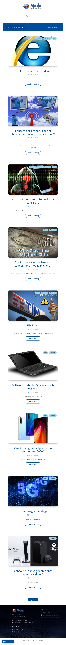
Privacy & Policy (18, 629)
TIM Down (33, 325)
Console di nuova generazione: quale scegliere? (33, 572)
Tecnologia (47, 38)
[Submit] (22, 27)
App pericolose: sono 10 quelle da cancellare (33, 201)
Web (54, 38)
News (39, 38)
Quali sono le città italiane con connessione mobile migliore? (33, 264)
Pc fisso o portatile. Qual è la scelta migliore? (33, 386)
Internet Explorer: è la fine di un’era (33, 71)
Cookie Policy (17, 632)
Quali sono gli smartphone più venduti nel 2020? (33, 449)
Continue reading (33, 84)
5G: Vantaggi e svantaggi (33, 511)
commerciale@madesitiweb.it (50, 615)
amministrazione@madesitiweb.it (52, 617)
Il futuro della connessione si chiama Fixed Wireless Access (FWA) (33, 132)
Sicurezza (38, 167)
